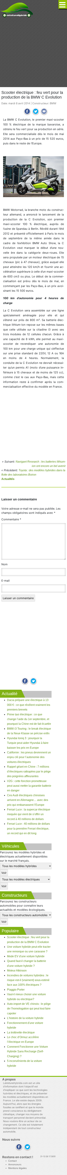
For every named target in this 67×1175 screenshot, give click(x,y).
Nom (4, 564)
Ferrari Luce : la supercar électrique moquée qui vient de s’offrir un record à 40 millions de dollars (28, 814)
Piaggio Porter (16, 989)
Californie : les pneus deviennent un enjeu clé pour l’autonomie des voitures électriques (29, 757)
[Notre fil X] (27, 1147)
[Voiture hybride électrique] (16, 9)
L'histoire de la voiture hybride (25, 1018)
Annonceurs (14, 1164)
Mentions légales (17, 1168)
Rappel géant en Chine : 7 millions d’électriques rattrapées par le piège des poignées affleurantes (29, 771)
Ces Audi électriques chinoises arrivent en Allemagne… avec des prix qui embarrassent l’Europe (27, 800)
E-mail (5, 580)
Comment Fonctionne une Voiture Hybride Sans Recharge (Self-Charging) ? (27, 1051)
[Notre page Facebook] (25, 681)
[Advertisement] (33, 52)
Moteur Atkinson (17, 970)
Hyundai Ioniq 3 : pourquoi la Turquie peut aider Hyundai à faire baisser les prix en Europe (27, 743)
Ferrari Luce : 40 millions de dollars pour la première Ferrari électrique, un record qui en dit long (28, 828)
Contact (12, 1161)
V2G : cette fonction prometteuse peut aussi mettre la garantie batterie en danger (29, 786)
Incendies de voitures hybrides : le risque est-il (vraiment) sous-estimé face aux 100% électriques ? (28, 980)
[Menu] (62, 4)
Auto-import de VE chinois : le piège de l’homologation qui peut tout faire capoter (29, 1008)
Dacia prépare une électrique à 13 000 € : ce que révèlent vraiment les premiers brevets (28, 705)
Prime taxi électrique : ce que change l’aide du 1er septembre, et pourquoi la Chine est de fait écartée (29, 719)
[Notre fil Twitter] (33, 681)
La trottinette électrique (21, 1032)
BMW (53, 103)
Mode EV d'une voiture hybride (25, 956)
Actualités (7, 478)
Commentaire (11, 519)
